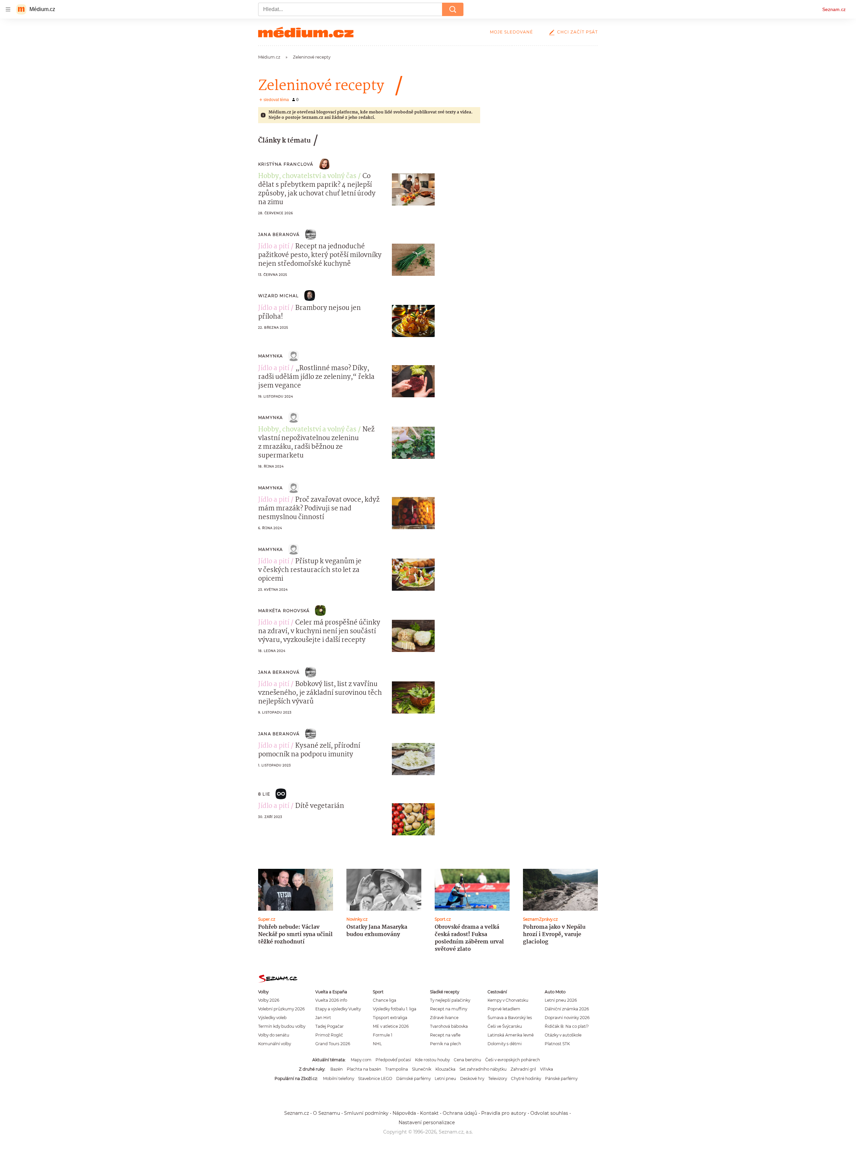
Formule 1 (382, 1034)
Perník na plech (445, 1043)
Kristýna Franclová (286, 164)
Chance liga (384, 1000)
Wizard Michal (278, 295)
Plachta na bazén (364, 1069)
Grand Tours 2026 (332, 1043)
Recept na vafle (445, 1034)
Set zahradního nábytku (483, 1069)
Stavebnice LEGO (375, 1078)
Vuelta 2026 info (331, 1000)
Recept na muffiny (448, 1008)
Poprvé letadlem (504, 1008)
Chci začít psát (577, 31)
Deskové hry (472, 1078)
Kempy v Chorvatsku (508, 1000)
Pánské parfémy (561, 1078)
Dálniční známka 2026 (567, 1008)
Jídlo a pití (273, 246)
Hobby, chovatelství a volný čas (307, 176)
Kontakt (429, 1113)
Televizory (497, 1078)
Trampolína (396, 1069)
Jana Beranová (279, 234)
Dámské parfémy (413, 1078)
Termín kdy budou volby (281, 1026)
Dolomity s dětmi (505, 1043)
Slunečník (421, 1069)
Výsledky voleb (272, 1017)
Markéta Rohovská (284, 610)
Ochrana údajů (460, 1113)
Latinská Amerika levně (511, 1034)
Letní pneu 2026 (561, 1000)
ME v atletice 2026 (391, 1026)
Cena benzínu (467, 1059)
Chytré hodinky (526, 1078)
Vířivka (546, 1069)
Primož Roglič (329, 1034)
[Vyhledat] (452, 9)
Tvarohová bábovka (449, 1026)
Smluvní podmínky (366, 1113)
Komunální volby (274, 1043)
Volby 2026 (268, 1000)
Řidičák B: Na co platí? (567, 1026)
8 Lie (264, 794)
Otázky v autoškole (563, 1034)
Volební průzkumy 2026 (281, 1008)
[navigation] (8, 9)
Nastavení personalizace (427, 1122)
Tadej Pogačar (329, 1026)
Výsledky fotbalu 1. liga (394, 1008)
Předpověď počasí (393, 1059)
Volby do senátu (273, 1034)
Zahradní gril (523, 1069)
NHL (377, 1043)
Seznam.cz (834, 9)
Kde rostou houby (432, 1059)
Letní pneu (445, 1078)
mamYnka (270, 355)
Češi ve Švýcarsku (505, 1026)
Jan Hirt (323, 1017)
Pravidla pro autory (503, 1113)
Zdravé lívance (444, 1017)
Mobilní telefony (338, 1078)
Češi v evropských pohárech (512, 1059)
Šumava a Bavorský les (510, 1017)
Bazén (336, 1069)
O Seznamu (326, 1113)
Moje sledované (511, 31)
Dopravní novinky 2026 (567, 1017)
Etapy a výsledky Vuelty (338, 1008)
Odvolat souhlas (549, 1113)
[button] (413, 189)
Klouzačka (445, 1069)
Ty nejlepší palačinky (450, 1000)
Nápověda (404, 1113)
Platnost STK (557, 1043)
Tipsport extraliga (390, 1017)
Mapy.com (361, 1059)
